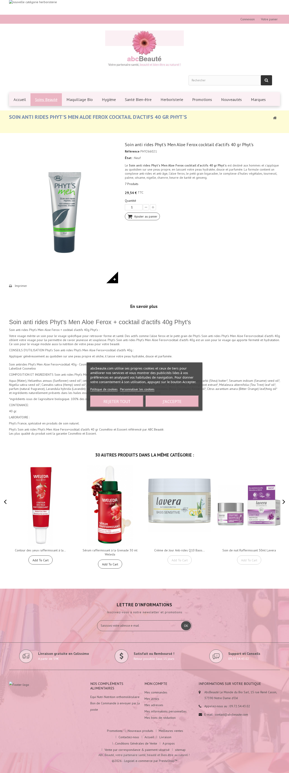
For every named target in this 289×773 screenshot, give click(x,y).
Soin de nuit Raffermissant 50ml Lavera (249, 550)
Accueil (149, 737)
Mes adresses (153, 705)
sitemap (180, 750)
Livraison (165, 737)
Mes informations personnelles (165, 711)
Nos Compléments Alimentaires (106, 685)
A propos (169, 743)
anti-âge (162, 173)
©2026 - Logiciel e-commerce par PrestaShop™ (144, 761)
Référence (132, 151)
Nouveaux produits (140, 731)
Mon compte (155, 683)
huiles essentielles (85, 393)
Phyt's (13, 423)
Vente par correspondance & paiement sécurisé (137, 750)
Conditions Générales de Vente (136, 743)
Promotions (114, 731)
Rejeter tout (117, 401)
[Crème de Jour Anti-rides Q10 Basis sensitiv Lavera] (179, 505)
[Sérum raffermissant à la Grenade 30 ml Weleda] (110, 505)
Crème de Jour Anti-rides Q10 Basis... (179, 550)
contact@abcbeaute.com (231, 714)
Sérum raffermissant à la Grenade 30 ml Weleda (110, 552)
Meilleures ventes (171, 731)
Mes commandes (155, 692)
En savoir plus (144, 306)
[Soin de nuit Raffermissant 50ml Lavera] (249, 505)
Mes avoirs (151, 699)
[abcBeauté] (144, 49)
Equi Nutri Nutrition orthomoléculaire (115, 697)
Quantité (130, 201)
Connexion (247, 19)
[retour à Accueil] (275, 117)
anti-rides (145, 173)
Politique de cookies (104, 389)
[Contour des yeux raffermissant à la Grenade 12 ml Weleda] (40, 505)
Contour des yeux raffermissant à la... (40, 550)
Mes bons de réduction (160, 718)
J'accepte (172, 401)
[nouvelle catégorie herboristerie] (144, 7)
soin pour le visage (54, 336)
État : (129, 158)
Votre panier (269, 19)
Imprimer (21, 286)
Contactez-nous (129, 737)
